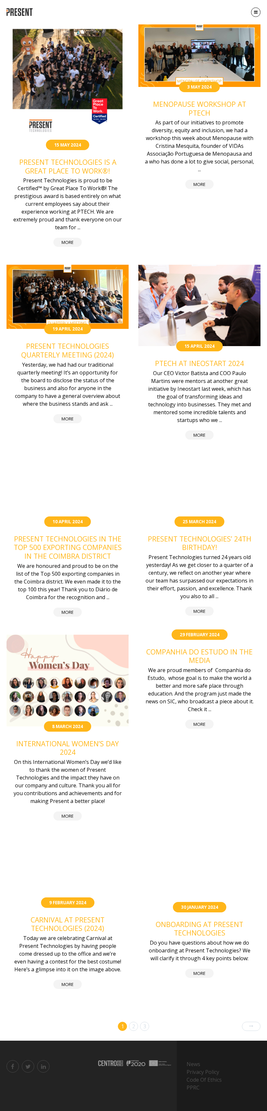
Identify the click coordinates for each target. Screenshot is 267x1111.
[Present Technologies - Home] (20, 12)
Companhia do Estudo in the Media (199, 656)
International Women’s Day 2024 (67, 748)
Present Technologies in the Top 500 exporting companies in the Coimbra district (68, 547)
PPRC (193, 1087)
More (68, 242)
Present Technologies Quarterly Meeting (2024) (67, 350)
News (193, 1064)
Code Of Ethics (204, 1079)
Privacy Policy (203, 1072)
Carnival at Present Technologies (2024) (68, 924)
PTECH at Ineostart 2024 (199, 363)
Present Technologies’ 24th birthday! (199, 543)
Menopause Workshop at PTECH (199, 108)
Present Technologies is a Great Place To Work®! (67, 166)
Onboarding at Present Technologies (199, 929)
